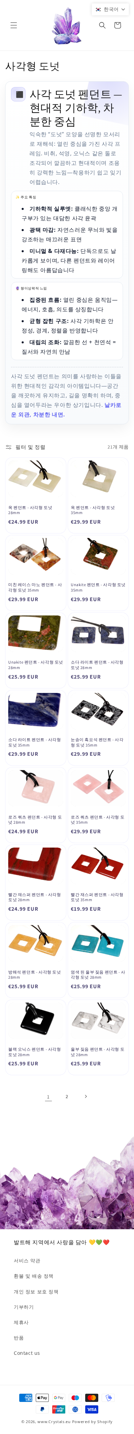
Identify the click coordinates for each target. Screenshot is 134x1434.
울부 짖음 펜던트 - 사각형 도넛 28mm (97, 1052)
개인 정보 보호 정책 (36, 1291)
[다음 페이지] (85, 1096)
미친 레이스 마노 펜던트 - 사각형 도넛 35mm (35, 587)
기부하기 (24, 1307)
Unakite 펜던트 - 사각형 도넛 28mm (35, 664)
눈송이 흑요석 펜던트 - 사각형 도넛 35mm (97, 742)
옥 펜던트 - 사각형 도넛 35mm (93, 510)
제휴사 (21, 1322)
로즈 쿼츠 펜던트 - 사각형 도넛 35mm (97, 819)
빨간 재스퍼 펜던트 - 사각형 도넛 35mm (97, 897)
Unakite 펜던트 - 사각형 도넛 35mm (98, 587)
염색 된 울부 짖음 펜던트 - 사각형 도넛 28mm (98, 974)
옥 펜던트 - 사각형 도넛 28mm (30, 510)
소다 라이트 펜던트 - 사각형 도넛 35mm (34, 742)
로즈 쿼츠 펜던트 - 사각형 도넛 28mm (35, 819)
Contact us (27, 1353)
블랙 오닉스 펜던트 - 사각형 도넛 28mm (34, 1052)
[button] (13, 25)
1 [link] (48, 1096)
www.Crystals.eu (54, 1421)
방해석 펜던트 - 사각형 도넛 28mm (34, 974)
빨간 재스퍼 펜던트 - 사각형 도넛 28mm (34, 897)
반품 (19, 1337)
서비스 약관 (27, 1260)
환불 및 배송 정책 (34, 1276)
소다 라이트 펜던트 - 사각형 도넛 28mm (97, 664)
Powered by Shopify (92, 1421)
